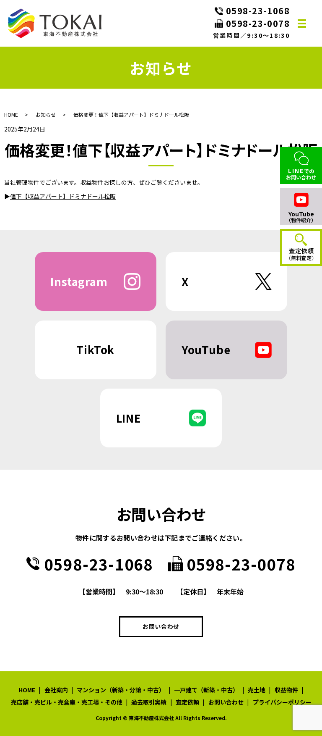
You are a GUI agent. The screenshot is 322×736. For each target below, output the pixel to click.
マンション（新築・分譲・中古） (121, 690)
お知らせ (46, 114)
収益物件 (286, 690)
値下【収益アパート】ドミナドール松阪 (63, 196)
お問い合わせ (161, 626)
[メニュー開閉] (302, 23)
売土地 (256, 690)
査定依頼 (187, 702)
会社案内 (56, 690)
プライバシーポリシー (282, 702)
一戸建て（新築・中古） (206, 690)
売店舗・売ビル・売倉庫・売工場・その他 (66, 702)
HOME (11, 114)
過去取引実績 (148, 702)
